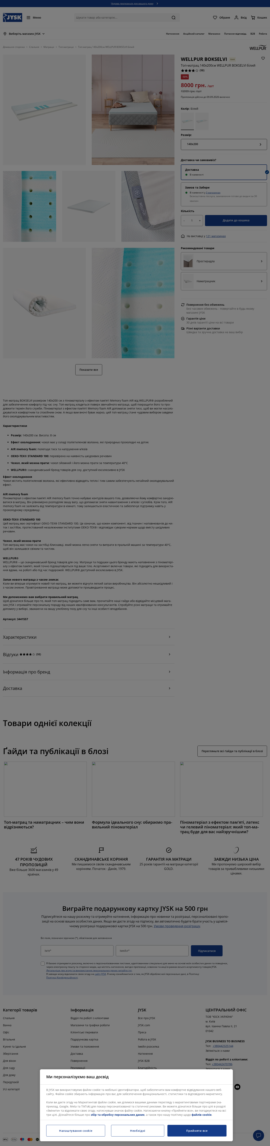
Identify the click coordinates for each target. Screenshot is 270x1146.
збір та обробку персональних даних (117, 1115)
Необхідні (137, 1131)
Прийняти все (197, 1131)
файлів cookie (201, 1115)
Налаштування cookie (75, 1131)
